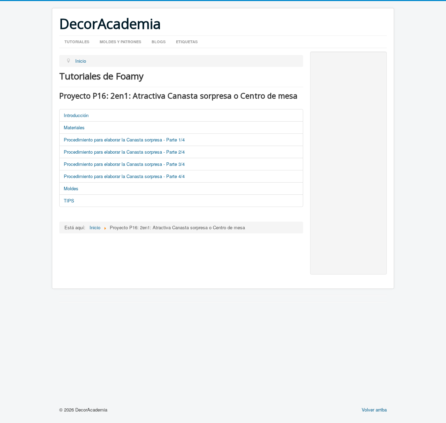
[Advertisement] (348, 163)
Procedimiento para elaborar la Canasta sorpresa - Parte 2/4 (124, 151)
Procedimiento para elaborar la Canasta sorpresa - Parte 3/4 (124, 164)
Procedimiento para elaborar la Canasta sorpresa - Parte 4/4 (124, 176)
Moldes (71, 188)
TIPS (69, 200)
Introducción (76, 115)
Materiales (74, 127)
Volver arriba (374, 409)
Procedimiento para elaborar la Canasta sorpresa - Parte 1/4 (124, 139)
